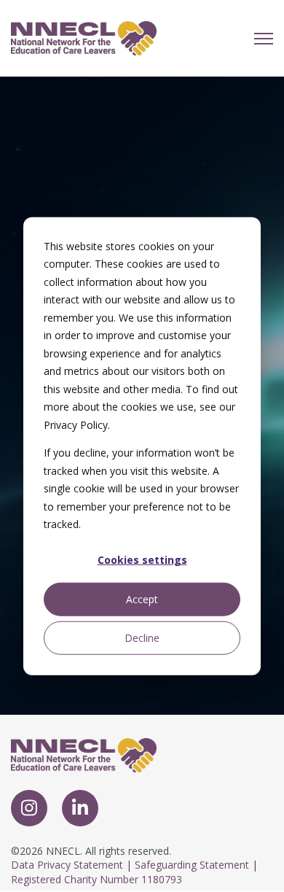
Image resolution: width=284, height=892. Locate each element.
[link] (84, 37)
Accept (142, 598)
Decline (142, 637)
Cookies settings (142, 560)
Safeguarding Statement (192, 865)
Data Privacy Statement (67, 865)
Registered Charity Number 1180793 (96, 879)
